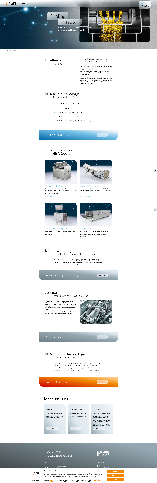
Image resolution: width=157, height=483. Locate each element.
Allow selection (115, 475)
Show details (96, 480)
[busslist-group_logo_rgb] (11, 2)
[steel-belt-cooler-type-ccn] (96, 160)
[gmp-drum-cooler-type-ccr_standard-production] (61, 203)
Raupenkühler (85, 229)
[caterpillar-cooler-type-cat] (96, 203)
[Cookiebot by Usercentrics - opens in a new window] (36, 480)
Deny (115, 479)
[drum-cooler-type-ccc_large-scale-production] (61, 160)
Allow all (115, 471)
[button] (28, 3)
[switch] (65, 481)
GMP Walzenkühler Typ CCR (56, 229)
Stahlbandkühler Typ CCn (90, 186)
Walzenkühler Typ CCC (54, 186)
